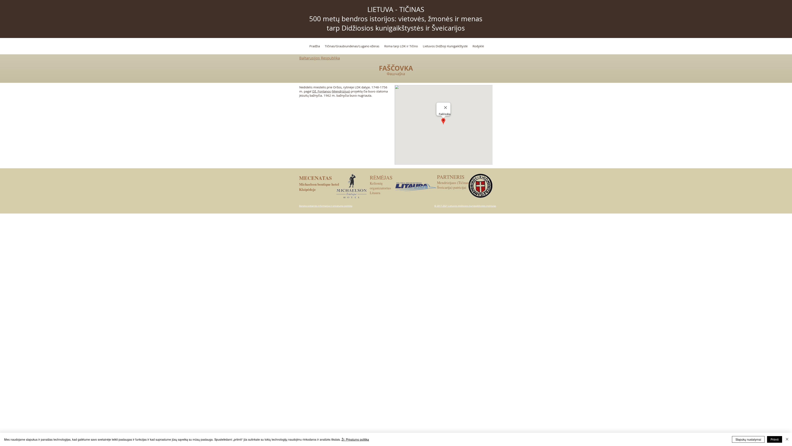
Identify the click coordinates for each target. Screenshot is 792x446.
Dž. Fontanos (321, 91)
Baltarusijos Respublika (319, 58)
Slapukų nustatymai (748, 439)
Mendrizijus (340, 91)
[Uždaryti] (787, 439)
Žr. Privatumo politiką (355, 439)
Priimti (775, 439)
